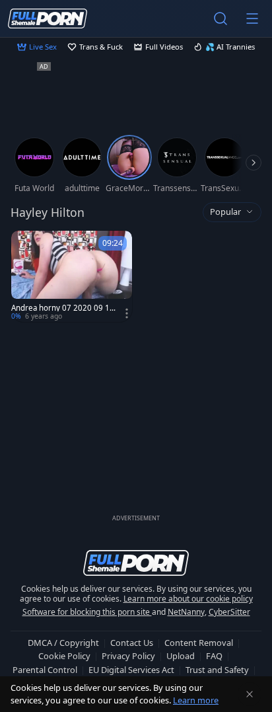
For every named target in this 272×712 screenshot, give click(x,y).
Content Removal (198, 643)
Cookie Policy (64, 656)
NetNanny (186, 611)
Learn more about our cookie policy (188, 598)
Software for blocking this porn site (87, 611)
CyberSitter (229, 611)
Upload (180, 656)
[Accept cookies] (249, 694)
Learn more (196, 700)
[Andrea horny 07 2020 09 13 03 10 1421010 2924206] (71, 276)
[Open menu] (252, 18)
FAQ (214, 656)
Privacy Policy (128, 656)
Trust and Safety (217, 670)
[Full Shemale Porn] (47, 18)
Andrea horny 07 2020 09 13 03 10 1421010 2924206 (62, 308)
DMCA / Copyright (63, 643)
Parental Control (45, 670)
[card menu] (127, 313)
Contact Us (131, 643)
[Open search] (220, 18)
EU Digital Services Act (131, 670)
